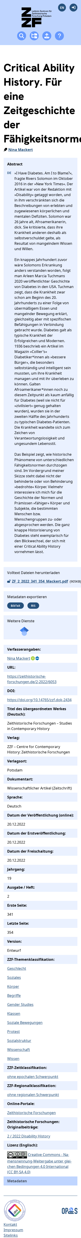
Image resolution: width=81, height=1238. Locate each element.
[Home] (41, 19)
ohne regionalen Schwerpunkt (33, 1094)
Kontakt (10, 1224)
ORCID (33, 658)
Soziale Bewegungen (25, 1022)
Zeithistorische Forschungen (31, 1112)
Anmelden (73, 7)
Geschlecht (16, 968)
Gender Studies (20, 1004)
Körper (13, 986)
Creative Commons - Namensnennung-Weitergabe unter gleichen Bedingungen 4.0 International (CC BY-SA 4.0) (39, 1163)
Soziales (14, 977)
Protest (13, 1031)
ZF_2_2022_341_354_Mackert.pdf (40, 581)
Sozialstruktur (19, 1040)
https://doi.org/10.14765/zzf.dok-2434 (39, 699)
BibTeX (15, 606)
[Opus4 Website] (69, 1210)
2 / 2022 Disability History (28, 1136)
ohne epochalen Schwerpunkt (32, 1076)
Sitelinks (11, 1235)
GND (38, 658)
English (62, 7)
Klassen (13, 1013)
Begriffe (14, 995)
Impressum (13, 1229)
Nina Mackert (20, 149)
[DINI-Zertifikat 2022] (15, 1210)
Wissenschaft (18, 1049)
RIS (33, 606)
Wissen (13, 1058)
